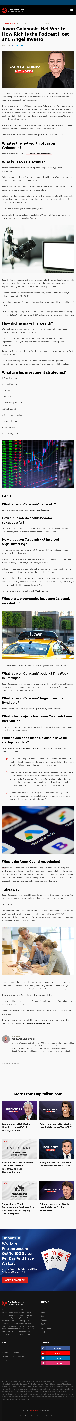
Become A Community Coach (13, 1356)
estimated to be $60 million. (39, 153)
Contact (5, 1360)
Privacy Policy (24, 1416)
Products (44, 1320)
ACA (4, 868)
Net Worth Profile (9, 24)
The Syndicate (41, 591)
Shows (43, 1312)
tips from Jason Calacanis (28, 748)
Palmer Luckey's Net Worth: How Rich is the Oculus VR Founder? (54, 1207)
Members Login (46, 1328)
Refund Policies (51, 1416)
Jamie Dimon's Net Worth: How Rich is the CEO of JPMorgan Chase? (16, 1127)
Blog (42, 1316)
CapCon (44, 1324)
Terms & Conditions (37, 1416)
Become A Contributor (10, 1352)
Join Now (44, 1332)
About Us (5, 1348)
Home (43, 1308)
